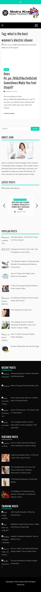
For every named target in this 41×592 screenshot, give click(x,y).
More (6, 69)
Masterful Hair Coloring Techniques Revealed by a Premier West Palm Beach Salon (20, 205)
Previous (4, 205)
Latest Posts (8, 182)
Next (36, 205)
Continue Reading (9, 113)
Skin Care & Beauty (20, 199)
